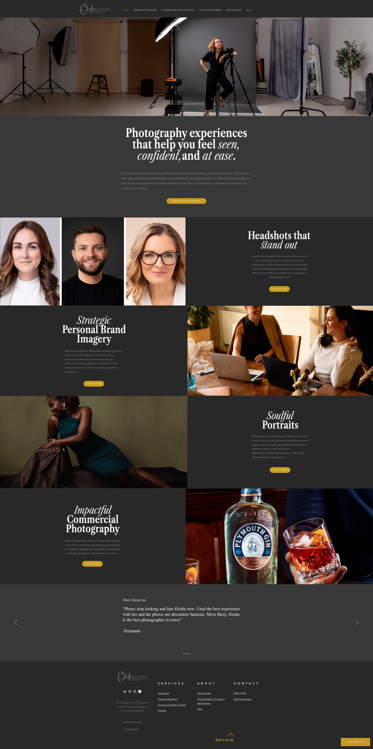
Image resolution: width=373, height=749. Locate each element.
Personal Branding (167, 699)
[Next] (357, 623)
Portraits (162, 710)
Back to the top (224, 740)
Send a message (242, 699)
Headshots (163, 693)
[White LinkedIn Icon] (124, 691)
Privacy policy (131, 729)
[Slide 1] (183, 653)
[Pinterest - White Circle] (139, 691)
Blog (199, 709)
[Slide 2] (186, 653)
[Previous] (16, 623)
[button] (145, 10)
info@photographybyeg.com (132, 706)
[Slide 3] (189, 653)
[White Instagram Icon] (129, 691)
